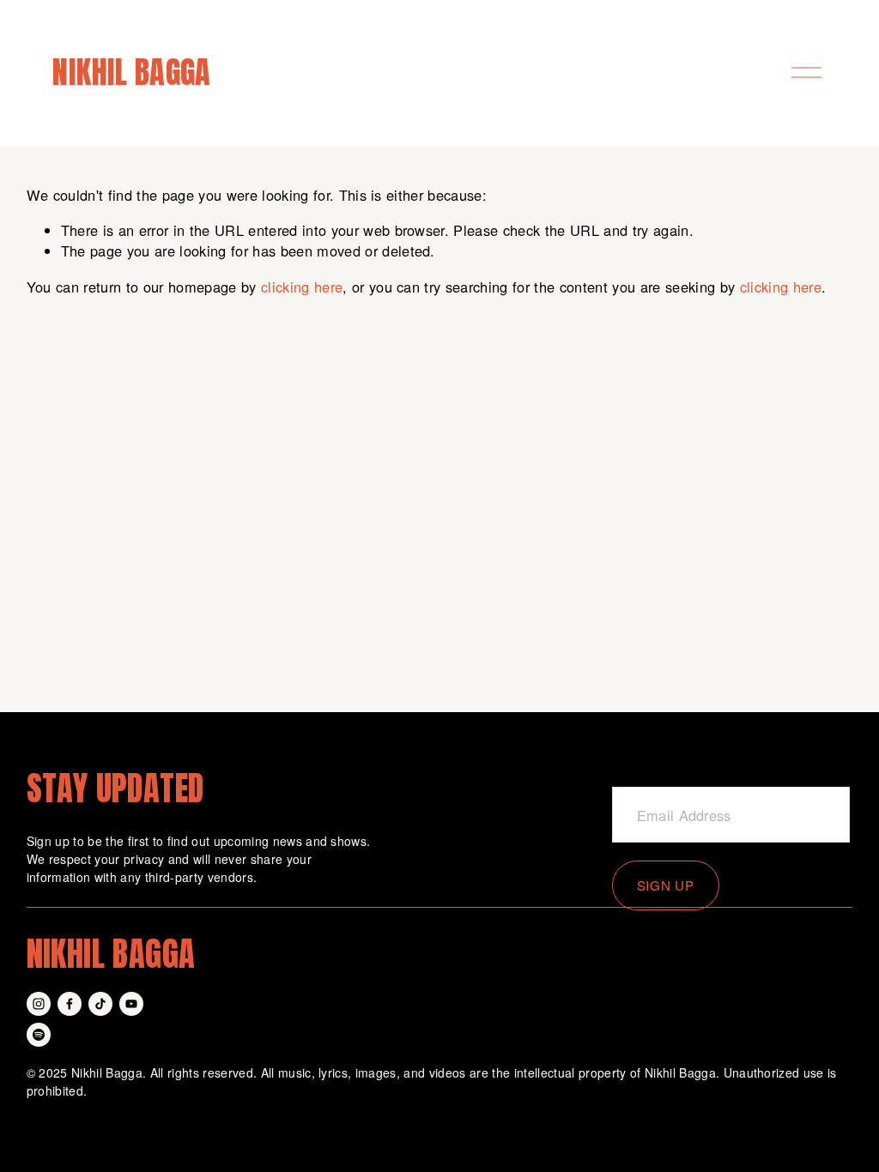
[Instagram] (39, 1004)
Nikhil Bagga (131, 72)
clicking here (302, 286)
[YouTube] (131, 1004)
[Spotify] (39, 1035)
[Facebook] (70, 1004)
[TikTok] (100, 1004)
